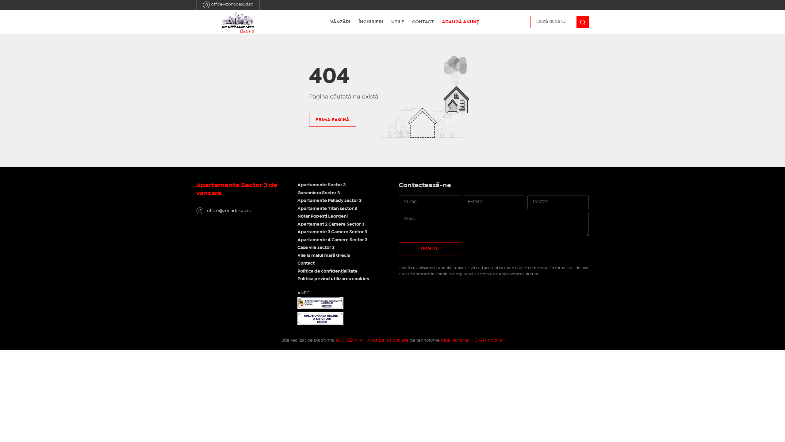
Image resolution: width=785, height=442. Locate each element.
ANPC (303, 293)
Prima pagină (333, 120)
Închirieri (370, 22)
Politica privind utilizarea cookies (333, 279)
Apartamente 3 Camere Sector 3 (332, 232)
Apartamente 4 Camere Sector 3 (332, 240)
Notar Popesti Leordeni (322, 216)
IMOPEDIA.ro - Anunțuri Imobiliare (372, 340)
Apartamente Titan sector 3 (327, 209)
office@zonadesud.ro (231, 4)
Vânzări (340, 22)
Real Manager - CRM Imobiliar (472, 340)
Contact (423, 22)
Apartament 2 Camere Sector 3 (330, 224)
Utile (397, 22)
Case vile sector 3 (316, 248)
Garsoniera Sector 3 (318, 193)
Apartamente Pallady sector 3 (329, 201)
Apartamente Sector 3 (321, 185)
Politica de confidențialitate (327, 271)
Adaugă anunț (460, 22)
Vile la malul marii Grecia (323, 256)
